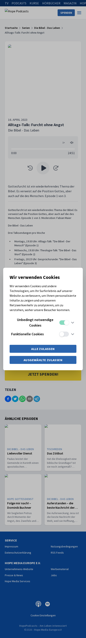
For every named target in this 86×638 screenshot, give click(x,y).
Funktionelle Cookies (27, 334)
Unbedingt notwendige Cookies (35, 322)
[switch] (64, 322)
